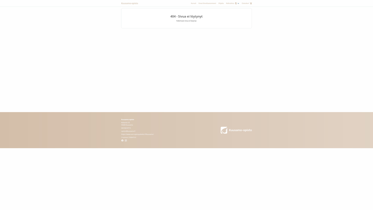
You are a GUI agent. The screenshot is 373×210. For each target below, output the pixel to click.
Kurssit (193, 3)
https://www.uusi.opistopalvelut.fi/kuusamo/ (137, 134)
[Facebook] (123, 141)
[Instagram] (126, 141)
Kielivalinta (230, 3)
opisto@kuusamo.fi (128, 131)
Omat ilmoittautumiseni (207, 3)
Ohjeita (221, 3)
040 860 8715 (126, 128)
